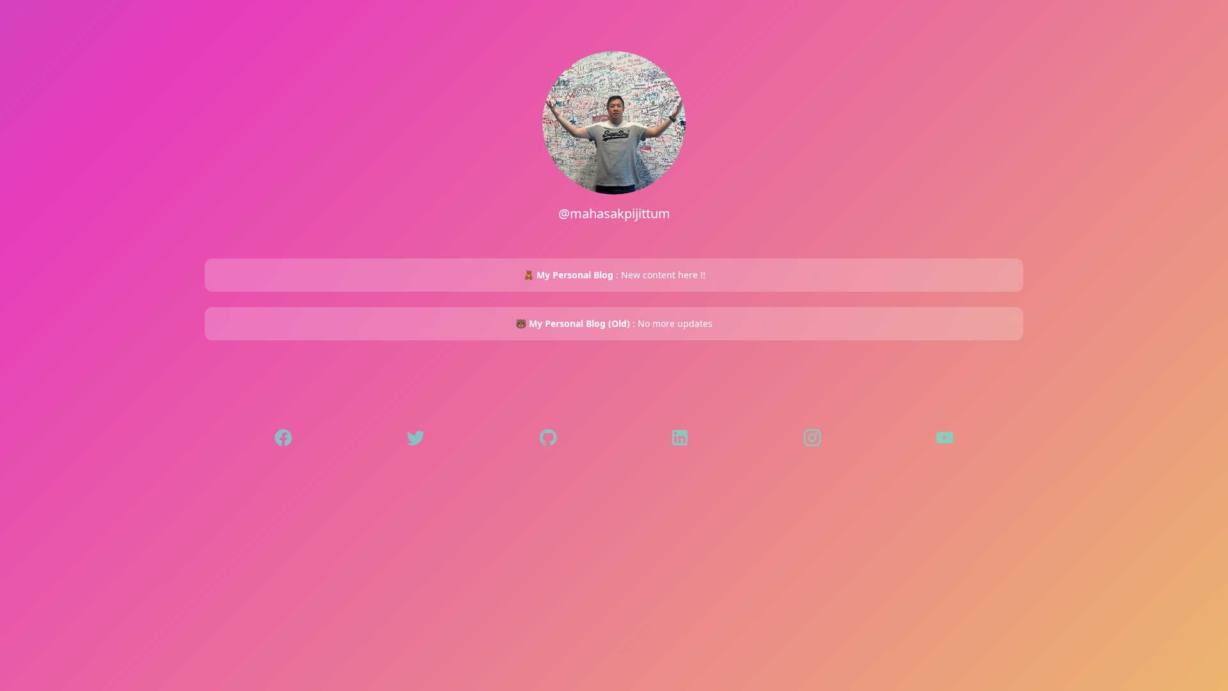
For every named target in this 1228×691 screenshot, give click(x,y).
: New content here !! (614, 275)
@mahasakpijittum (614, 213)
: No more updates (614, 323)
